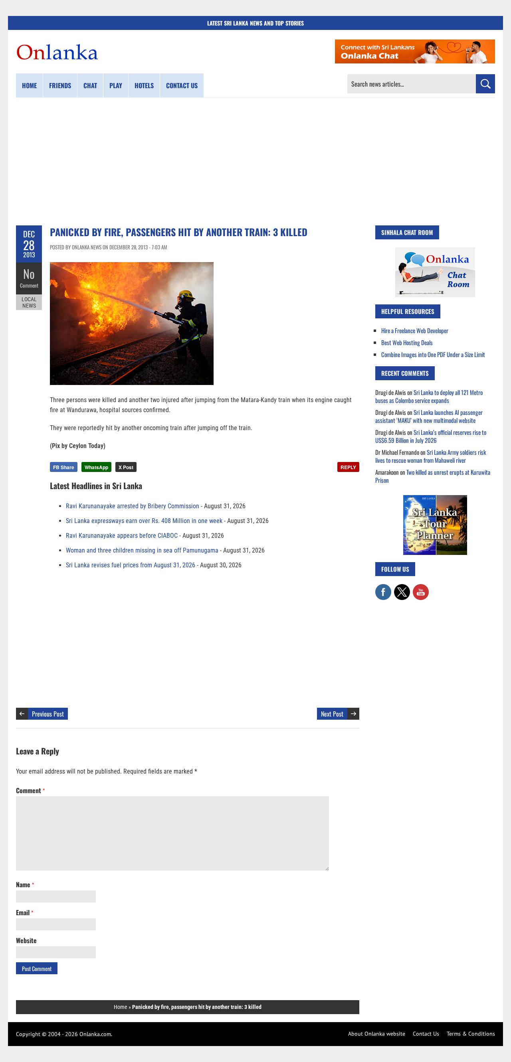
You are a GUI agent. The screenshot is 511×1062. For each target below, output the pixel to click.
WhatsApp (96, 467)
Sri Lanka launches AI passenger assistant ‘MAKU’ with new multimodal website (429, 416)
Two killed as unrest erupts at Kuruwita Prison (432, 476)
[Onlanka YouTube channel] (421, 588)
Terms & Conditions (471, 1033)
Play (115, 85)
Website (26, 940)
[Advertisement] (255, 161)
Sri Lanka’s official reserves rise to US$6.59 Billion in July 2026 (430, 436)
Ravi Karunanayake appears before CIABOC (122, 535)
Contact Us (426, 1033)
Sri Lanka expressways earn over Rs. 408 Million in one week (144, 521)
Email (24, 912)
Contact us (182, 85)
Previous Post (48, 714)
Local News (29, 302)
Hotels (144, 85)
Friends (60, 85)
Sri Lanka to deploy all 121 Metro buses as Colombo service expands (429, 396)
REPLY (348, 467)
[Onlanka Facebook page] (383, 588)
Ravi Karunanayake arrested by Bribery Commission (132, 506)
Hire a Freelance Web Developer (414, 330)
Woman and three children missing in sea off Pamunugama (142, 550)
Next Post (332, 714)
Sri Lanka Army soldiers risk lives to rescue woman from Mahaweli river (430, 456)
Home (29, 85)
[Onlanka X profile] (402, 588)
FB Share (63, 467)
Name (25, 884)
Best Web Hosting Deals (407, 342)
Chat (90, 85)
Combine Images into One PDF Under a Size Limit (433, 354)
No (29, 273)
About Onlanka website (376, 1033)
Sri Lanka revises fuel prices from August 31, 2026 (130, 565)
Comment (29, 285)
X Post (126, 467)
